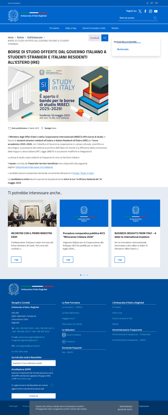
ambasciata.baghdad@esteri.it (31, 337)
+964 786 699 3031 (44, 328)
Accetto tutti (125, 409)
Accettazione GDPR (21, 369)
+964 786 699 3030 (24, 328)
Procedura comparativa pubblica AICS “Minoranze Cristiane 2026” (84, 235)
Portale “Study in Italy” (83, 173)
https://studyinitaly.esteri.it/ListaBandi (34, 167)
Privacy (19, 378)
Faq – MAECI (67, 352)
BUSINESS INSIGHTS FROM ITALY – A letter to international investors (135, 235)
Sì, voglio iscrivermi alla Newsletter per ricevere (30, 385)
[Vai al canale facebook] (144, 11)
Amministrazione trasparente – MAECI (129, 339)
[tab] (80, 275)
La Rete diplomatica (70, 312)
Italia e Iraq (117, 312)
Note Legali (27, 378)
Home (11, 37)
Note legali (13, 406)
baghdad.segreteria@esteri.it (25, 340)
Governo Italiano (14, 3)
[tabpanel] (32, 236)
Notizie (20, 37)
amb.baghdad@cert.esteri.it (28, 345)
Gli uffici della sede (20, 351)
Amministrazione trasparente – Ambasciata (131, 334)
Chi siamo (116, 307)
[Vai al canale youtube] (155, 11)
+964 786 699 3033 (41, 331)
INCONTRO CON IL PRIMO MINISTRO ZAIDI (31, 235)
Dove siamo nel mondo (72, 324)
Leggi (17, 259)
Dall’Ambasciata (35, 37)
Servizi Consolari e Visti (122, 318)
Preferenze (126, 406)
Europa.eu (70, 341)
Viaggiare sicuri (68, 318)
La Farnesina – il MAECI (72, 307)
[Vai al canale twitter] (139, 11)
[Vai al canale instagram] (150, 11)
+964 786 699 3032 (21, 331)
